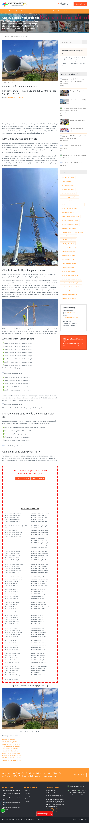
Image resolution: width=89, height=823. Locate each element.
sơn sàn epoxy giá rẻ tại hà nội (70, 220)
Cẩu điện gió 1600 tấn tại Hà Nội (11, 760)
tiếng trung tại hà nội (67, 290)
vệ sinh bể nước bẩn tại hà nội (70, 275)
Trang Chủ (6, 11)
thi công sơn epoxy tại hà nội (69, 208)
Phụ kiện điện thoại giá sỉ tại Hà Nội (11, 790)
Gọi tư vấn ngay (23, 478)
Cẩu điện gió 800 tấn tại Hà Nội (11, 753)
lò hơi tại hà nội (79, 232)
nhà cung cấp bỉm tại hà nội (69, 267)
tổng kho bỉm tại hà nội (68, 259)
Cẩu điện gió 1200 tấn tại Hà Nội (11, 758)
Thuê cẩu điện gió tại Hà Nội (10, 748)
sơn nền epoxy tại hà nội (68, 193)
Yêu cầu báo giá (80, 4)
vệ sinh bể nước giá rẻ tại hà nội (70, 287)
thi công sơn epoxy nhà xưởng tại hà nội (72, 204)
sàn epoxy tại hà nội (67, 201)
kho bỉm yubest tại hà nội (68, 255)
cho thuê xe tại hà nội (67, 181)
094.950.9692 (65, 5)
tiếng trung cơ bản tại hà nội (69, 298)
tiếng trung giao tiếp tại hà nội (69, 294)
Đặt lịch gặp (28, 798)
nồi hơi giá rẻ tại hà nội (68, 244)
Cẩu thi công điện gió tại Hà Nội (11, 744)
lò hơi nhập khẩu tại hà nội (69, 251)
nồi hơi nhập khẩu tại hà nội (69, 247)
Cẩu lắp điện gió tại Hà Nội (9, 742)
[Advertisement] (30, 111)
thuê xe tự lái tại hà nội (68, 177)
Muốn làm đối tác (61, 11)
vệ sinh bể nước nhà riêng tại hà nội (71, 283)
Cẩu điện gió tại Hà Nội (8, 739)
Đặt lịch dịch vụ (38, 478)
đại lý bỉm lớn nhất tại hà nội (69, 263)
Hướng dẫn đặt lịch (25, 11)
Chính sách (40, 819)
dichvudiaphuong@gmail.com (14, 97)
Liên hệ (27, 801)
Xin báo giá (28, 796)
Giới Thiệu (27, 793)
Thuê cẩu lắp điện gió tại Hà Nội (11, 746)
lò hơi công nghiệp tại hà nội (69, 228)
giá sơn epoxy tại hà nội (68, 212)
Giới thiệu (14, 11)
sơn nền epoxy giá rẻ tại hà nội (70, 224)
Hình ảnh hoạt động (39, 11)
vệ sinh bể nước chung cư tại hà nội (71, 279)
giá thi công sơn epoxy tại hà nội (70, 216)
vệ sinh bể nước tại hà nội (68, 271)
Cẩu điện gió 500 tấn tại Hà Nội (11, 751)
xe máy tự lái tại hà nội (68, 189)
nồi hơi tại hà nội (66, 232)
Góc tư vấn (51, 11)
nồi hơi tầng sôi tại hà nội (68, 236)
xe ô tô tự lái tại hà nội (68, 185)
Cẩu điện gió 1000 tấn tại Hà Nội (11, 755)
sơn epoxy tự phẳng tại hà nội (69, 197)
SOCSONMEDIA (82, 819)
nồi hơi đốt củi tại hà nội (68, 240)
